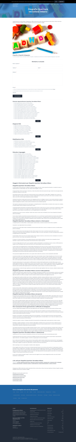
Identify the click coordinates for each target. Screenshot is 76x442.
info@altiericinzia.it (17, 423)
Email (39, 67)
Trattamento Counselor (27, 363)
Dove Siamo (15, 398)
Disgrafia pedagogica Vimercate (18, 374)
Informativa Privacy (15, 438)
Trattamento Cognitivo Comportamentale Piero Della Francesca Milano (37, 411)
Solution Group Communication (33, 439)
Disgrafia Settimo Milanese (34, 416)
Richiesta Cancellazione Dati (22, 438)
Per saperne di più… (24, 398)
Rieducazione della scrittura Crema (19, 377)
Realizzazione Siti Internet (16, 439)
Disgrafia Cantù (32, 421)
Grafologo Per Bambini (39, 362)
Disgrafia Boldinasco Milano (17, 379)
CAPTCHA (14, 92)
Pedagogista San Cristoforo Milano (35, 424)
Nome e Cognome (16, 63)
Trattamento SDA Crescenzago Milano (19, 376)
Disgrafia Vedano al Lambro (17, 380)
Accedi (31, 438)
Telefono (14, 67)
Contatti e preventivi (52, 363)
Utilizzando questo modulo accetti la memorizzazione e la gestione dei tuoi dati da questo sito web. (28, 91)
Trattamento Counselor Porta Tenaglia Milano (36, 426)
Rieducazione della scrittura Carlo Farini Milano (36, 419)
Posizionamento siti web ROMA (24, 439)
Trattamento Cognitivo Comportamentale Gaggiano (37, 418)
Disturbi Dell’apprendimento (44, 363)
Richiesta (14, 72)
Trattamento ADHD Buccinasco (34, 412)
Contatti (19, 398)
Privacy (14, 87)
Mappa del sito (28, 438)
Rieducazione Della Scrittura (25, 362)
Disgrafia (18, 362)
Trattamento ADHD (53, 362)
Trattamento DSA (46, 362)
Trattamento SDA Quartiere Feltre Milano (36, 423)
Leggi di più (61, 1)
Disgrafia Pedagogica (35, 363)
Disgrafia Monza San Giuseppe (34, 414)
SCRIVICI (38, 136)
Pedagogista (32, 362)
